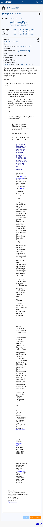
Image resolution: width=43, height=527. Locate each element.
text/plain (6, 65)
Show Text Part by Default (19, 24)
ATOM (26, 518)
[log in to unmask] (24, 46)
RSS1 (32, 518)
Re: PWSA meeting (10, 42)
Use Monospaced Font (18, 22)
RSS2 (38, 518)
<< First (13, 30)
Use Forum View (16, 18)
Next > (25, 30)
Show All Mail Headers (18, 26)
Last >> (32, 30)
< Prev (19, 30)
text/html (24, 65)
